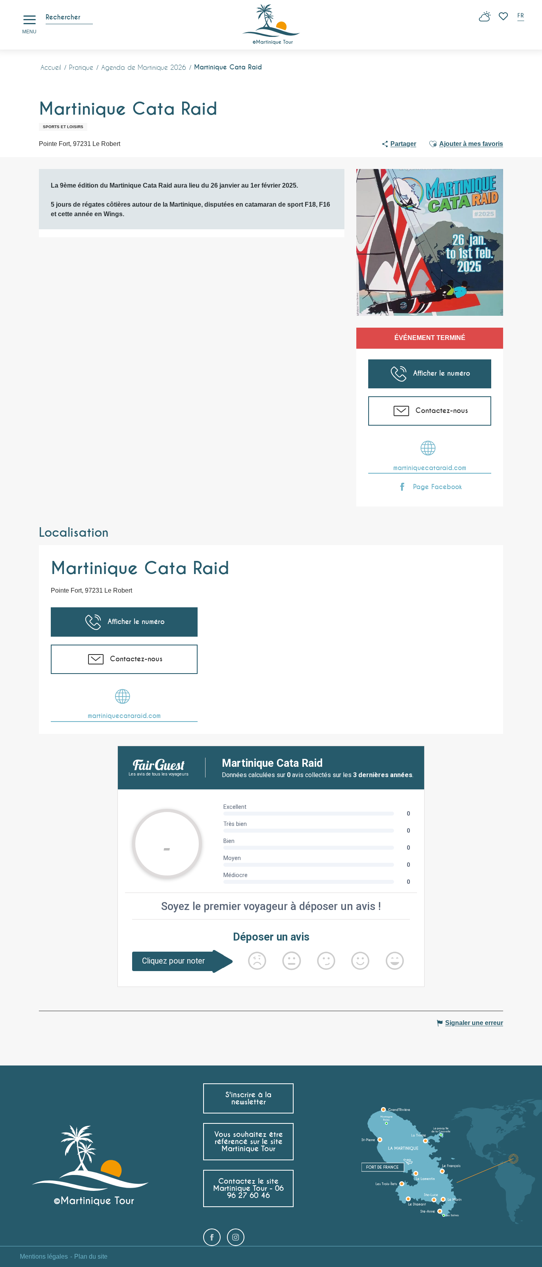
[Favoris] (504, 16)
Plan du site (91, 1256)
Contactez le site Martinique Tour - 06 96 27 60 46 (248, 1188)
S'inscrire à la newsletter (248, 1098)
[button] (521, 16)
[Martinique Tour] (271, 25)
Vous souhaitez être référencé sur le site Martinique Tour (248, 1141)
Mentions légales (44, 1256)
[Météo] (485, 19)
